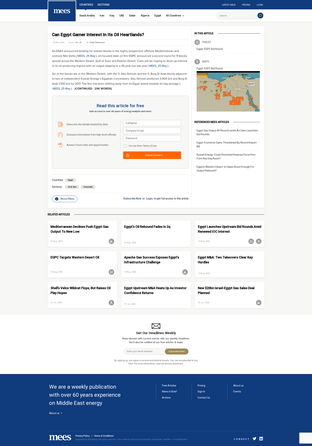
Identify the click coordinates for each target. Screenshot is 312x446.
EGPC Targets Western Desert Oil (75, 257)
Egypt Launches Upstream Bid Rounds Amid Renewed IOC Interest (229, 229)
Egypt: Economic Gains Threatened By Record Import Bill (227, 144)
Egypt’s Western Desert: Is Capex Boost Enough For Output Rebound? (225, 168)
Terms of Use (150, 146)
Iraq (111, 15)
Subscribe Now (132, 198)
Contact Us (204, 397)
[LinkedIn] (260, 439)
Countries (86, 4)
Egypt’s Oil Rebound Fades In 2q (147, 227)
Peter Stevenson (97, 42)
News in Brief (169, 391)
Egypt (157, 15)
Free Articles (169, 385)
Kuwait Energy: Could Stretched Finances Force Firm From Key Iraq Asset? (226, 156)
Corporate (88, 187)
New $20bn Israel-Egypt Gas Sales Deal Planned (226, 290)
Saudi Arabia (87, 15)
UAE (121, 15)
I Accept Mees (142, 146)
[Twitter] (254, 439)
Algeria (145, 15)
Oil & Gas (72, 187)
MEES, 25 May (86, 56)
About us (238, 385)
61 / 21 (79, 42)
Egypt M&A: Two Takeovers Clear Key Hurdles (225, 259)
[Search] (260, 15)
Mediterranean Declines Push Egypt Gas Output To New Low (80, 229)
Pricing (246, 5)
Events (237, 391)
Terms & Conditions (104, 436)
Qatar (132, 15)
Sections (104, 4)
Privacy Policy (82, 436)
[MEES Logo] (62, 11)
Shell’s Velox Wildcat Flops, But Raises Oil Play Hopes (80, 290)
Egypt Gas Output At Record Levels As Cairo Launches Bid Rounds (227, 132)
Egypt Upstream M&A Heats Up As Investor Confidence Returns (155, 290)
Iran (102, 15)
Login (260, 5)
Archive (166, 397)
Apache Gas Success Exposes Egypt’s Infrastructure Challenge (151, 259)
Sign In (201, 391)
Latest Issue (229, 5)
